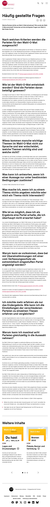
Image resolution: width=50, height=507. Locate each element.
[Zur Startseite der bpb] (8, 5)
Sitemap (22, 496)
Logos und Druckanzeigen (9, 447)
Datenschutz (14, 496)
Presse (44, 496)
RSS (34, 496)
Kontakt (39, 496)
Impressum (6, 496)
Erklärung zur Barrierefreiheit (30, 498)
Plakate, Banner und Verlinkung (36, 447)
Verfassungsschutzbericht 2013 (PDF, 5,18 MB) (31, 74)
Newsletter (28, 496)
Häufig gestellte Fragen (8, 8)
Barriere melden (17, 498)
